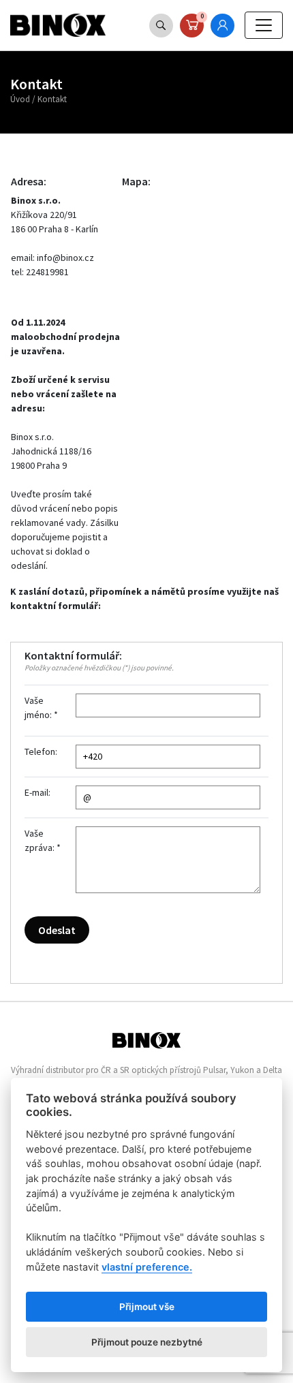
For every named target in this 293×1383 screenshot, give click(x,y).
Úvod (20, 99)
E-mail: (37, 792)
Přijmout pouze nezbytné (146, 1342)
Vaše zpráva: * (43, 840)
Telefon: (41, 751)
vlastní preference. (147, 1267)
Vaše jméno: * (41, 707)
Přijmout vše (146, 1306)
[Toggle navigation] (264, 25)
